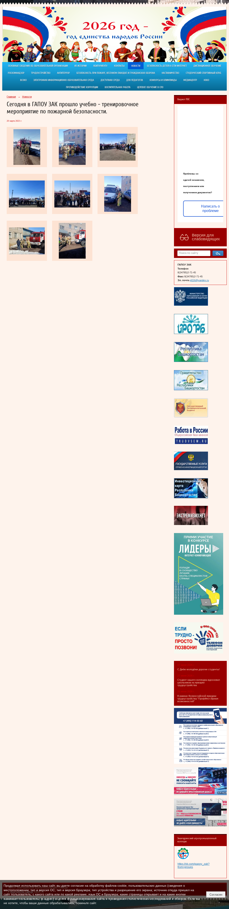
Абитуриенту (100, 65)
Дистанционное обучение (207, 65)
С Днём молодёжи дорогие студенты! (198, 669)
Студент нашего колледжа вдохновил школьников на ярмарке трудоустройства (198, 683)
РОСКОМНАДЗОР (16, 73)
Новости (135, 65)
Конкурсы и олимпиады (163, 80)
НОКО (206, 80)
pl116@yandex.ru (199, 280)
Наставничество (170, 73)
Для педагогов (134, 80)
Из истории (80, 65)
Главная (11, 96)
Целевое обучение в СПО (150, 87)
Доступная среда (110, 80)
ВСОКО (23, 80)
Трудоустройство (40, 73)
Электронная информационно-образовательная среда (63, 80)
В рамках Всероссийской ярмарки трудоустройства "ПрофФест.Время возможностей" (197, 699)
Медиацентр (190, 80)
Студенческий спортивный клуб (203, 73)
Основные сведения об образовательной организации (38, 65)
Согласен (216, 894)
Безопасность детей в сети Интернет (167, 65)
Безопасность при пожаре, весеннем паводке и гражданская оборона (115, 73)
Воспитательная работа (117, 87)
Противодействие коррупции (82, 87)
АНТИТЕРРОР (63, 73)
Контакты (119, 65)
